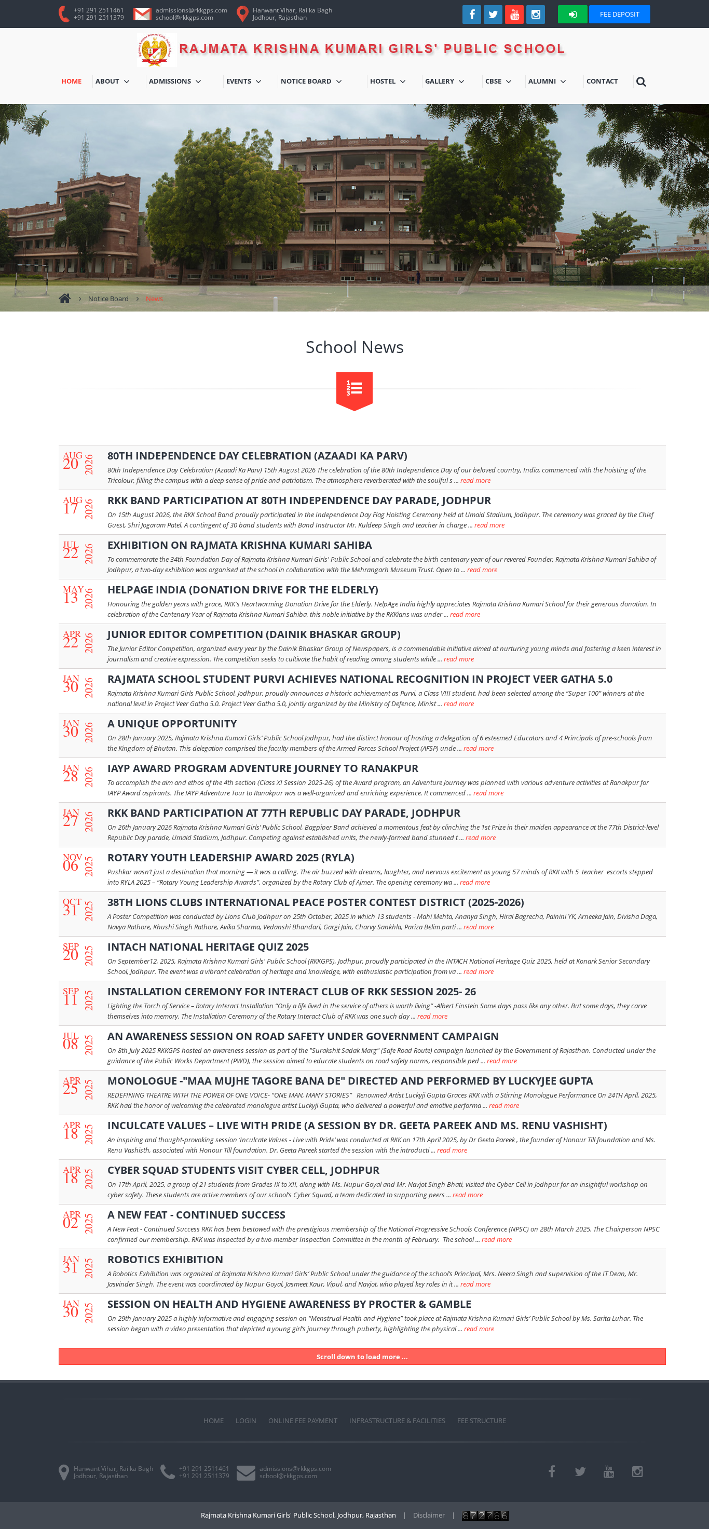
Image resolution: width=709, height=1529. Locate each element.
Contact (603, 82)
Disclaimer (429, 1515)
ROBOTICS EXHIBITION (165, 1259)
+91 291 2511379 (99, 17)
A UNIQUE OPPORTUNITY (172, 723)
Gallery (453, 82)
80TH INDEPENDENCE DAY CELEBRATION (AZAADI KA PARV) (257, 456)
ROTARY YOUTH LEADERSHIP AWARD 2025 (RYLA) (230, 857)
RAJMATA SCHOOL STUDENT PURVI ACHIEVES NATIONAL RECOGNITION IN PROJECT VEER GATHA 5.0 (359, 679)
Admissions (182, 82)
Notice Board (308, 82)
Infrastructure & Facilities (397, 1420)
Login (246, 1420)
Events (250, 82)
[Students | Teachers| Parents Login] (573, 14)
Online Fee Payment (302, 1420)
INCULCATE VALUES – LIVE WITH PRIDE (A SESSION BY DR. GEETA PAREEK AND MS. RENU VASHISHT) (357, 1125)
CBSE (502, 82)
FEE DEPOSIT (619, 14)
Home (76, 82)
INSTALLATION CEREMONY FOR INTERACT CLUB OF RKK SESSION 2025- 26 (291, 991)
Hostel (396, 82)
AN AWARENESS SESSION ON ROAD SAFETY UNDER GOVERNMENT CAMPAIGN (303, 1036)
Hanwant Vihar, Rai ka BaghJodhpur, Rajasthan (292, 14)
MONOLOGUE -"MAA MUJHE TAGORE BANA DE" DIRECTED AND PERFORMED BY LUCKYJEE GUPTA (350, 1081)
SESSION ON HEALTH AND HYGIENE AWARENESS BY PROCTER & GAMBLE (289, 1304)
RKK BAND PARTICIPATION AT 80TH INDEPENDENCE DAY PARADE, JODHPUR (299, 500)
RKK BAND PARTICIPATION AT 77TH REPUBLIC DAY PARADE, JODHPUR (283, 813)
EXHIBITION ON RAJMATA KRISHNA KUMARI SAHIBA (239, 545)
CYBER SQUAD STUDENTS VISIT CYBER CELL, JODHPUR (243, 1170)
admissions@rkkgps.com (191, 10)
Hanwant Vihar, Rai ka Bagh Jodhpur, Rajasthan (113, 1472)
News (154, 298)
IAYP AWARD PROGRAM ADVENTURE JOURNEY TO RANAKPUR (262, 768)
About (114, 82)
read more (475, 480)
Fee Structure (481, 1420)
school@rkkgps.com (184, 17)
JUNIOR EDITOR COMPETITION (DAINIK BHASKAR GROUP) (254, 634)
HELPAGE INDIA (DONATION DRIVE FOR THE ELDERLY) (242, 590)
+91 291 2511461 (99, 10)
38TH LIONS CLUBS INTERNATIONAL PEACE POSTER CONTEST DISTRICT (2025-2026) (315, 902)
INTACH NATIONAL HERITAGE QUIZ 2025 (208, 947)
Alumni (552, 82)
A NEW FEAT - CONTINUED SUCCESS (196, 1215)
